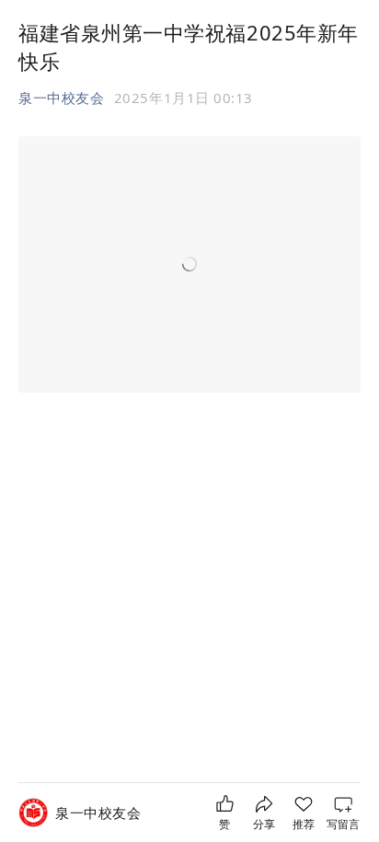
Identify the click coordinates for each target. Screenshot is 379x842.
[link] (98, 813)
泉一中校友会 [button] (61, 97)
